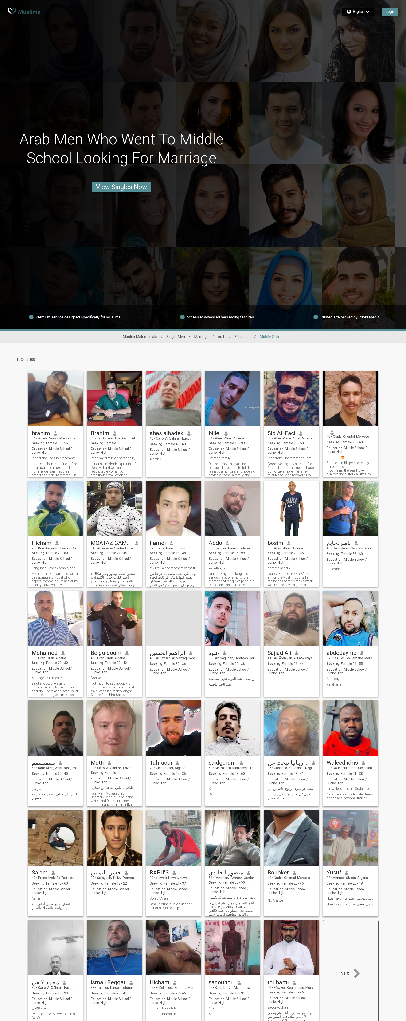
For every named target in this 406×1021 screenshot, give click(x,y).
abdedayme (341, 653)
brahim (41, 433)
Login (390, 11)
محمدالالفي (45, 982)
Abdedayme (335, 679)
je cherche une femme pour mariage (291, 458)
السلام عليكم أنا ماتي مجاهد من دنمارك (114, 788)
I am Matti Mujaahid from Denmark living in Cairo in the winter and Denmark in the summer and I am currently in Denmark (112, 798)
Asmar (37, 898)
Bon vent (97, 678)
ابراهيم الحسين (167, 653)
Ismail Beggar (108, 982)
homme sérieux (279, 568)
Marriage (201, 336)
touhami (278, 982)
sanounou (221, 982)
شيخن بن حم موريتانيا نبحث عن (288, 762)
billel (215, 433)
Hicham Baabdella (163, 1008)
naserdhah (335, 569)
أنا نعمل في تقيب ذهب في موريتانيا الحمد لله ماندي (291, 796)
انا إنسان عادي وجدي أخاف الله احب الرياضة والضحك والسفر (52, 906)
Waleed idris (342, 762)
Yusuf (334, 872)
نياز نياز (36, 789)
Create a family (219, 458)
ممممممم (43, 762)
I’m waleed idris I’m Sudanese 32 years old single (350, 789)
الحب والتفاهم (218, 568)
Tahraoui (161, 762)
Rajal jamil (334, 684)
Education (242, 336)
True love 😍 (336, 457)
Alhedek (155, 459)
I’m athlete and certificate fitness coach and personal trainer (350, 796)
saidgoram (222, 762)
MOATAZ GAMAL (111, 543)
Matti (97, 762)
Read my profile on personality (113, 458)
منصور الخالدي (226, 872)
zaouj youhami (279, 1007)
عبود (214, 653)
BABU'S (159, 872)
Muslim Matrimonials (140, 336)
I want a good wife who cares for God (53, 1016)
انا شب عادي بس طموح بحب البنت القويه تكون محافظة (232, 679)
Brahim (100, 433)
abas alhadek (166, 433)
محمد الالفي (40, 1008)
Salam (40, 872)
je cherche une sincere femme (54, 458)
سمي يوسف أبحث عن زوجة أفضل (350, 904)
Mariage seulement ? (47, 678)
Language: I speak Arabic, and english (55, 568)
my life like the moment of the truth (173, 568)
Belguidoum (106, 653)
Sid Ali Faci (281, 433)
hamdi (158, 543)
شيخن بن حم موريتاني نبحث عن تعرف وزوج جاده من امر (291, 789)
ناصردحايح (339, 543)
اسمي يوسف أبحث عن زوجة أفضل (350, 898)
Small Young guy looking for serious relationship (171, 906)
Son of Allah (159, 898)
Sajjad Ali (279, 653)
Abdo (215, 543)
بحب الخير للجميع (220, 684)
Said (212, 789)
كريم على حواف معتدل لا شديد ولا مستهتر (55, 796)
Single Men (175, 336)
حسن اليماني (106, 872)
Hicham (41, 543)
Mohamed (45, 653)
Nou (212, 1008)
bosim (275, 543)
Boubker (278, 872)
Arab (221, 336)
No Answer (276, 900)
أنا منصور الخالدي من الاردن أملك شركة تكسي (232, 897)
